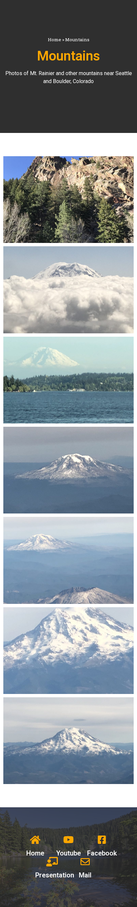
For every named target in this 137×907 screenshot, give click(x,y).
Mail (85, 875)
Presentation (54, 875)
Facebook (102, 853)
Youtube (68, 853)
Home (54, 40)
